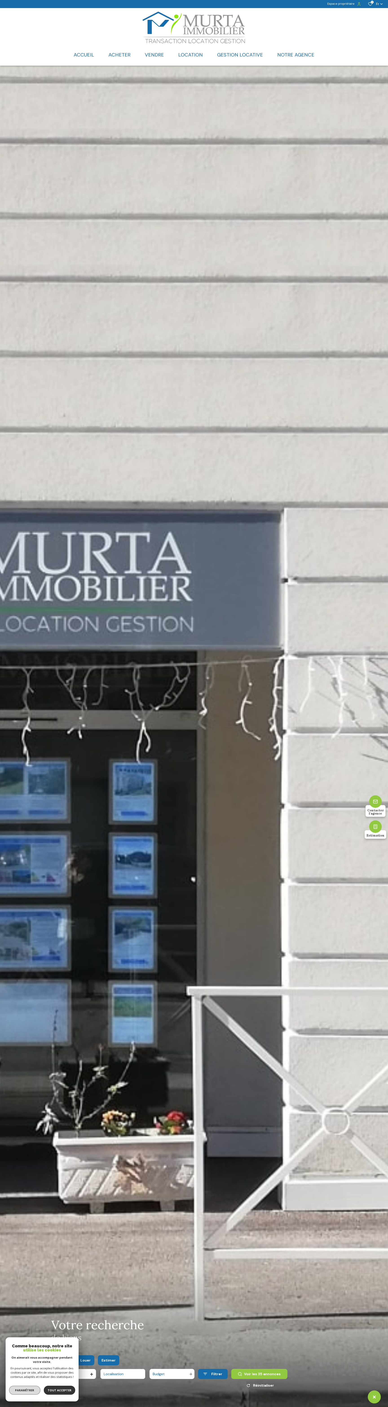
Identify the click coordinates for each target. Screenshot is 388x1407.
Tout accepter (59, 1390)
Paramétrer (24, 1390)
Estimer (108, 1360)
